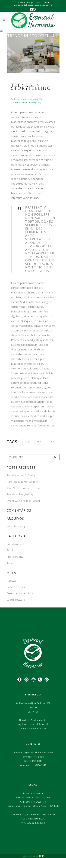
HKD (41, 856)
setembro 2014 (16, 526)
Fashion (11, 550)
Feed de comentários (20, 593)
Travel (10, 563)
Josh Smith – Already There (24, 488)
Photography (35, 103)
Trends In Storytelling (20, 494)
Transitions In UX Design (21, 475)
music (51, 442)
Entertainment (21, 103)
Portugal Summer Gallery (22, 481)
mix (39, 442)
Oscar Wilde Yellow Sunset (23, 500)
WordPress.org (16, 599)
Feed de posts (16, 587)
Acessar (12, 580)
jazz (27, 442)
